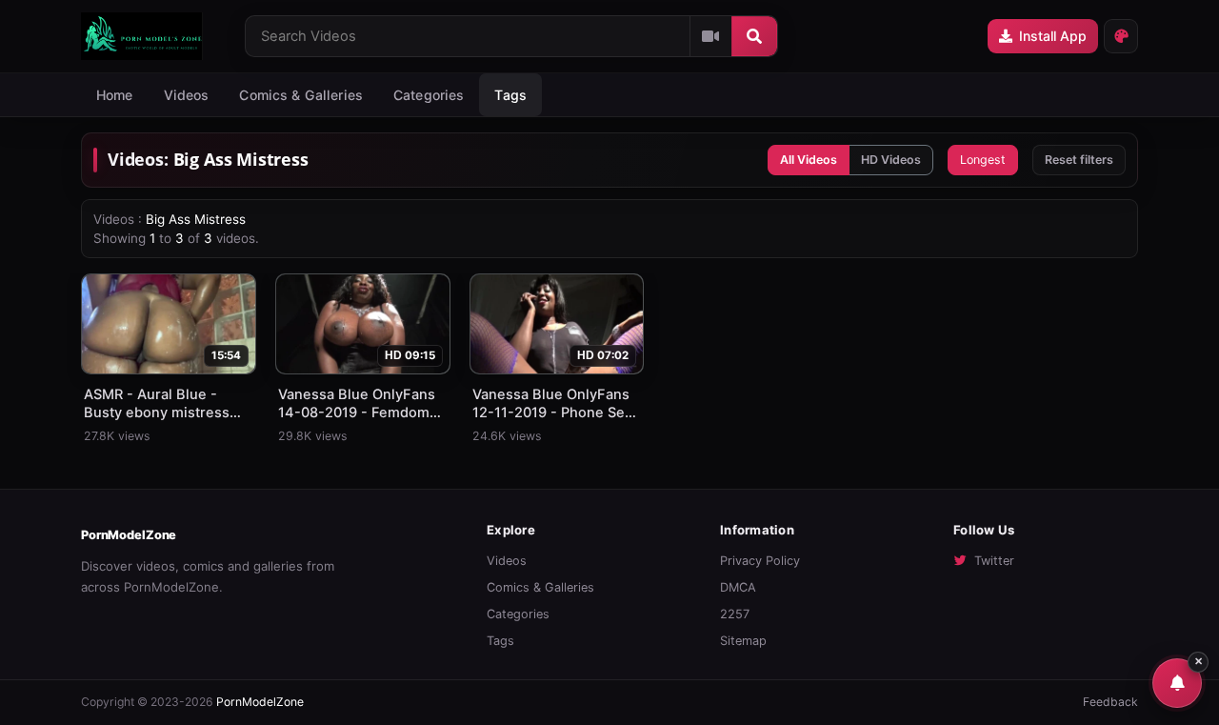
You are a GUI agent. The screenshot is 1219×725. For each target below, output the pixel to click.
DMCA (738, 587)
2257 (734, 614)
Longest (983, 159)
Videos (187, 95)
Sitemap (743, 641)
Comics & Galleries (301, 95)
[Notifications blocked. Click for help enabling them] (1177, 683)
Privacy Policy (760, 561)
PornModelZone (128, 535)
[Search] (754, 36)
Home (114, 95)
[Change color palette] (1121, 36)
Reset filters (1079, 159)
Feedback (1110, 702)
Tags (500, 641)
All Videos (808, 159)
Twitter (994, 561)
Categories (428, 95)
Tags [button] (510, 95)
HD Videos (891, 159)
